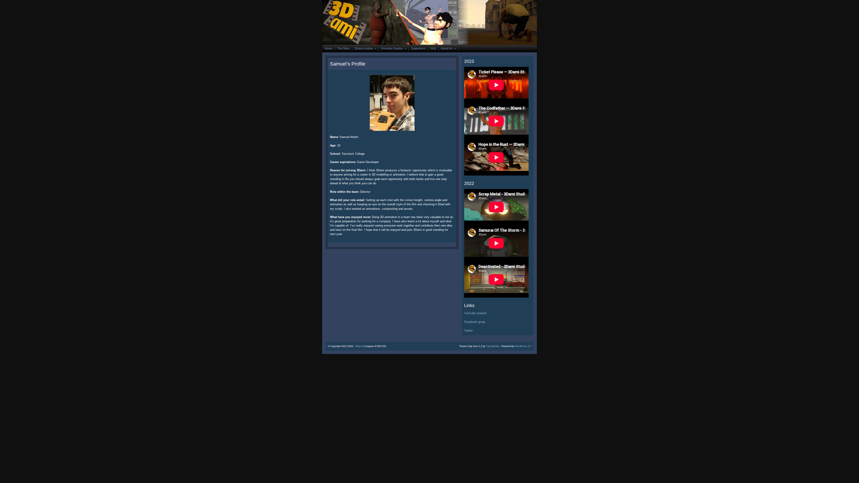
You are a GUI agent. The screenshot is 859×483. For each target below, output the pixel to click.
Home (328, 48)
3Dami (358, 346)
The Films (343, 48)
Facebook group (474, 322)
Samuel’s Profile (347, 64)
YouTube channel (475, 313)
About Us (448, 48)
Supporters (418, 48)
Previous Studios (393, 48)
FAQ (433, 48)
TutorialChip (492, 346)
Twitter (468, 330)
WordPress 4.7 (523, 346)
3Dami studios (365, 48)
